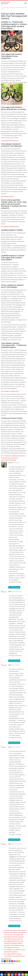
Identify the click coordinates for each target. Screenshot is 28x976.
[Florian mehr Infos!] (4, 593)
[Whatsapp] (19, 961)
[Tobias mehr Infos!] (4, 846)
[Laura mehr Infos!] (4, 749)
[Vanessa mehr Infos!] (4, 464)
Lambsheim (18, 747)
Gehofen (18, 665)
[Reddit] (7, 961)
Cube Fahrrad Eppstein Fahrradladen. (15, 930)
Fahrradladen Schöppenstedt (10, 391)
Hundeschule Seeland (18, 456)
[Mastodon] (14, 961)
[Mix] (17, 961)
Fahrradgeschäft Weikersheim (10, 226)
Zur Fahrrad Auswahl (14, 587)
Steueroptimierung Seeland (9, 458)
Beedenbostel (19, 844)
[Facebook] (2, 961)
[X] (5, 961)
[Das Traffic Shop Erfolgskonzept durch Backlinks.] (5, 3)
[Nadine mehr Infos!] (4, 667)
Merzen (18, 462)
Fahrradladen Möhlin (7, 196)
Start (2, 7)
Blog (5, 7)
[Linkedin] (10, 961)
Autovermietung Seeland (8, 460)
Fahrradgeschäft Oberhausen (10, 140)
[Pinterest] (12, 961)
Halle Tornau (18, 591)
